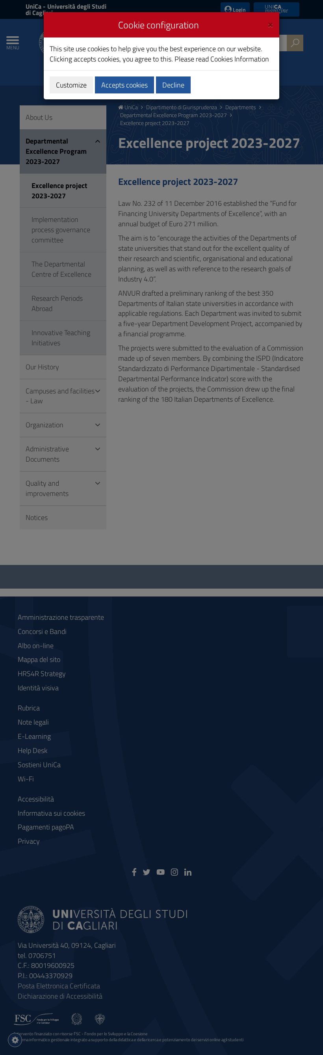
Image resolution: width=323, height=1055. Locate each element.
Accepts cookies (124, 85)
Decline (173, 85)
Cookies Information (239, 59)
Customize (71, 85)
